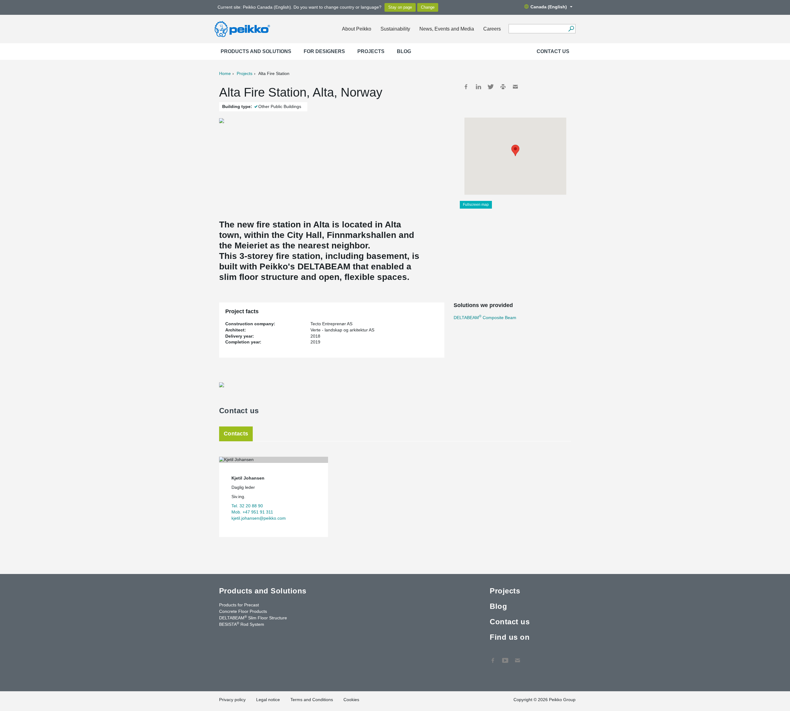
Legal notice (268, 699)
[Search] (571, 28)
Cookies (351, 699)
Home (225, 73)
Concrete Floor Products (243, 611)
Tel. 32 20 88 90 (247, 505)
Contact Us (517, 657)
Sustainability (395, 28)
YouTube (505, 657)
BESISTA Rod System (241, 624)
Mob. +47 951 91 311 (252, 511)
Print (503, 87)
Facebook (466, 87)
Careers (492, 28)
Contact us (553, 51)
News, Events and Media (446, 28)
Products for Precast (239, 604)
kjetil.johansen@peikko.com (258, 518)
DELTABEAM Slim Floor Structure (253, 617)
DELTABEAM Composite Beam (485, 317)
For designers (324, 51)
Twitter (491, 87)
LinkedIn (478, 87)
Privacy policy (232, 699)
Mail (515, 87)
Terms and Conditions (311, 699)
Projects (371, 51)
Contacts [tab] (236, 433)
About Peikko (356, 28)
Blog (404, 51)
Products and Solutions (256, 51)
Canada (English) (548, 6)
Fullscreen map (476, 204)
